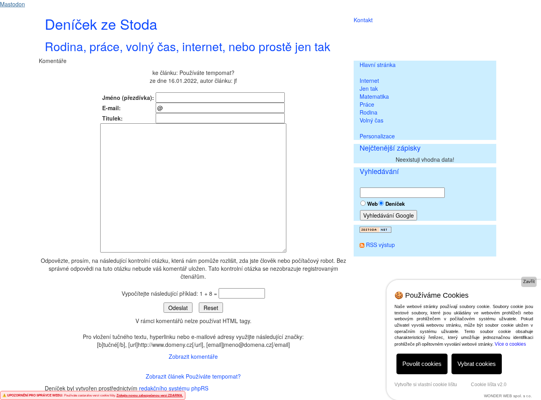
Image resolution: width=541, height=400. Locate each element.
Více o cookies (510, 344)
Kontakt (363, 20)
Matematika (374, 96)
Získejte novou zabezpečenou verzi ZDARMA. (149, 395)
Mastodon (12, 4)
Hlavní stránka (378, 65)
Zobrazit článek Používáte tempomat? (193, 376)
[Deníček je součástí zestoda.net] (375, 229)
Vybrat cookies (476, 363)
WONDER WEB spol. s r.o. (508, 396)
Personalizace (377, 136)
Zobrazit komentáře (193, 356)
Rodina (368, 112)
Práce (367, 104)
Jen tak (369, 88)
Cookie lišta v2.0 (489, 384)
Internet (369, 80)
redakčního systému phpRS (173, 388)
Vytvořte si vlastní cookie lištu (425, 384)
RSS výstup (380, 245)
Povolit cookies (422, 363)
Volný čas (371, 120)
